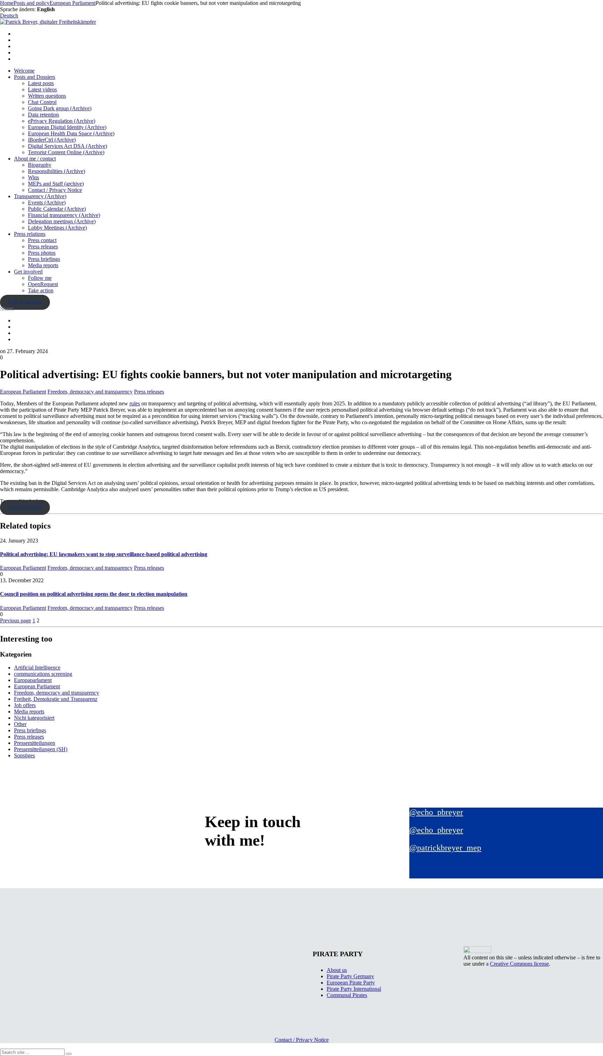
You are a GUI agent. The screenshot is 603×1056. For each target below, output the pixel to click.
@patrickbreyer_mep (445, 847)
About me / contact (35, 159)
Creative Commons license (519, 964)
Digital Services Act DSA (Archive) (67, 146)
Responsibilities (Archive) (56, 171)
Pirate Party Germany (350, 976)
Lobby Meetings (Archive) (57, 228)
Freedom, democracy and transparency (90, 392)
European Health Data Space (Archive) (71, 133)
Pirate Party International (354, 989)
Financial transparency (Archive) (64, 215)
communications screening (43, 674)
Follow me (40, 278)
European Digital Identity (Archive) (67, 127)
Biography (39, 165)
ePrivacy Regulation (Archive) (61, 121)
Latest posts (41, 83)
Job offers (25, 705)
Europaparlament (33, 680)
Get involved (28, 272)
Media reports (43, 265)
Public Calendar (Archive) (57, 209)
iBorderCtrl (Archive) (52, 140)
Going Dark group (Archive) (59, 108)
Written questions (47, 96)
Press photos (41, 253)
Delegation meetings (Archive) (62, 221)
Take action (40, 290)
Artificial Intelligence (37, 668)
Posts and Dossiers (34, 77)
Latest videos (42, 89)
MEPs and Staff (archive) (56, 184)
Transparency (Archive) (40, 196)
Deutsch (9, 15)
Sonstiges (24, 755)
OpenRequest (43, 284)
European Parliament (23, 392)
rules (134, 403)
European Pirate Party (351, 983)
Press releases (43, 246)
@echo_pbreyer (436, 812)
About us (337, 970)
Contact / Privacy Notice (55, 190)
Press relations (29, 234)
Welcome (24, 71)
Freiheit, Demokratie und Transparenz (55, 699)
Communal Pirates (347, 995)
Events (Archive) (47, 202)
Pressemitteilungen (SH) (40, 749)
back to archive (25, 302)
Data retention (43, 115)
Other (20, 724)
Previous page (15, 620)
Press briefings (44, 259)
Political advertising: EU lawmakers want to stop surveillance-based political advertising (103, 554)
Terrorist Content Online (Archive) (66, 152)
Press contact (42, 240)
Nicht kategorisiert (34, 718)
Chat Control (42, 102)
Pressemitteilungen (34, 743)
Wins (33, 177)
